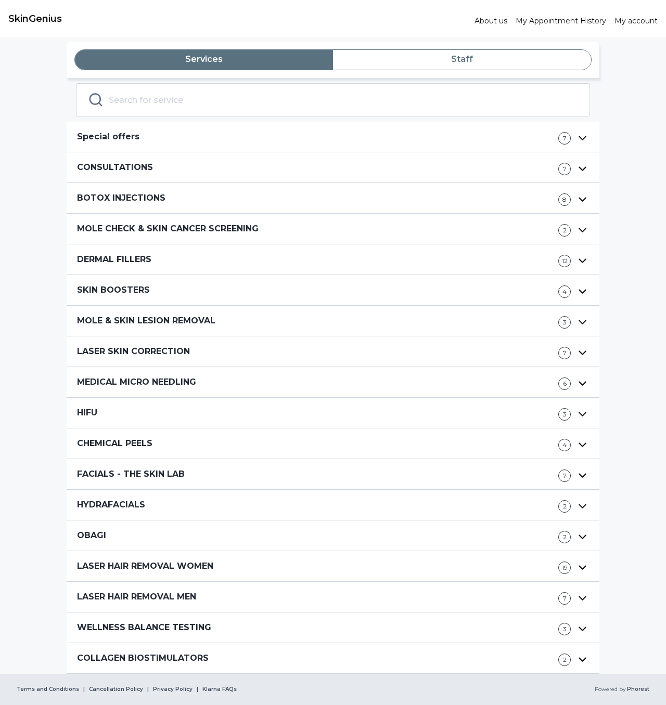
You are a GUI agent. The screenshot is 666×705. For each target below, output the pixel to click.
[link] (237, 19)
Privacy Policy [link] (173, 689)
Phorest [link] (638, 689)
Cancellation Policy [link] (116, 689)
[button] (333, 137)
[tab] (204, 60)
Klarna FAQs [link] (219, 689)
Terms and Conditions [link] (48, 689)
